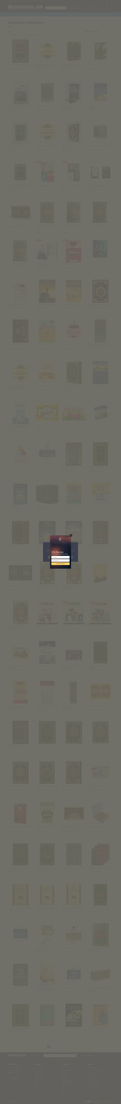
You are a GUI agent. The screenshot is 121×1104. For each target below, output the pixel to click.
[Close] (71, 535)
